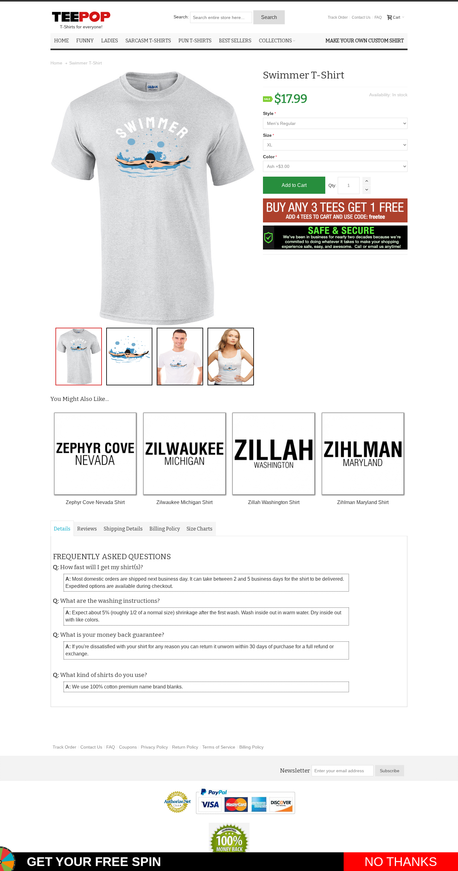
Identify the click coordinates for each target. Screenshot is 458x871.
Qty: (332, 185)
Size (267, 135)
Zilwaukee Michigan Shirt (184, 502)
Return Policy (185, 747)
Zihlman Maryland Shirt (363, 502)
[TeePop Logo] (81, 16)
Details (62, 529)
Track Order (338, 17)
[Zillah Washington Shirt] (273, 453)
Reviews (87, 529)
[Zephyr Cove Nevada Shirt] (95, 453)
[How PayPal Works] (245, 801)
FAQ (378, 17)
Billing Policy (165, 529)
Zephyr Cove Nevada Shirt (95, 502)
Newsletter (295, 770)
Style (268, 113)
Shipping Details (123, 529)
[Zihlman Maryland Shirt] (362, 453)
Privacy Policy (154, 747)
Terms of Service (218, 747)
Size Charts (199, 529)
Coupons (128, 747)
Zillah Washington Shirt (273, 502)
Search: (181, 16)
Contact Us (361, 17)
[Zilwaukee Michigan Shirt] (184, 453)
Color (268, 156)
